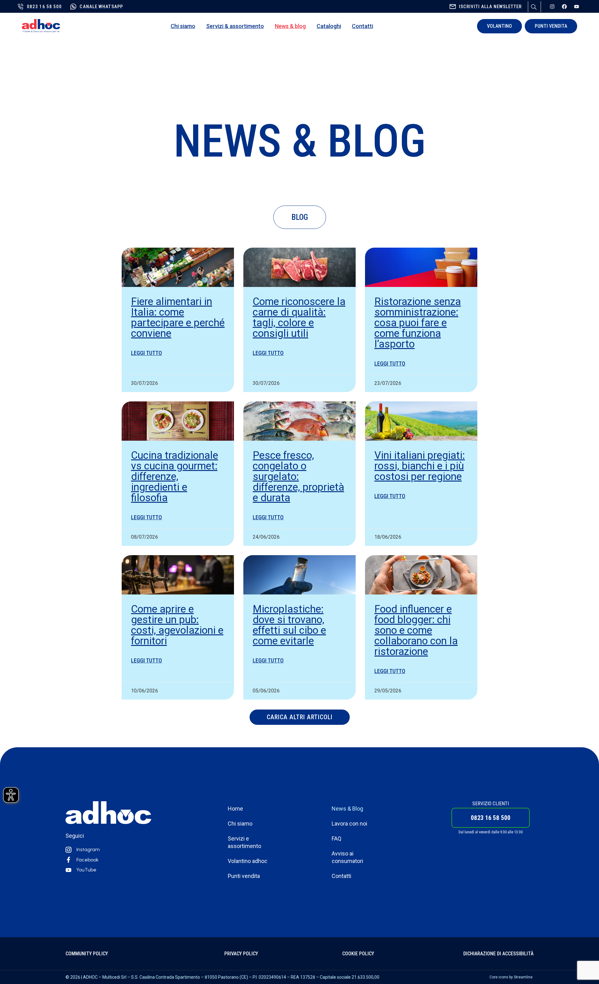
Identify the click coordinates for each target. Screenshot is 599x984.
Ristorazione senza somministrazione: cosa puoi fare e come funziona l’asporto (417, 322)
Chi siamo (183, 26)
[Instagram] (552, 7)
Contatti (362, 26)
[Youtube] (577, 7)
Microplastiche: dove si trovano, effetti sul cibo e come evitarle (289, 625)
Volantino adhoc (247, 861)
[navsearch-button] (533, 6)
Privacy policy (241, 954)
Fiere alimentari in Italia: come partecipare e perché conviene (178, 317)
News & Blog (347, 808)
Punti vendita (244, 876)
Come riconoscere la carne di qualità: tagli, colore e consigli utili (299, 317)
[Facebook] (564, 7)
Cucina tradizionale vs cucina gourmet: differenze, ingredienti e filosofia (174, 476)
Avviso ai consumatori (347, 857)
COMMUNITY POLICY (87, 954)
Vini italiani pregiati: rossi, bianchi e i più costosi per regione (419, 465)
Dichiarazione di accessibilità (498, 954)
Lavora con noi (349, 823)
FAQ (336, 838)
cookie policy (358, 954)
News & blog (290, 26)
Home (235, 808)
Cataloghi (329, 26)
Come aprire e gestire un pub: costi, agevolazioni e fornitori (177, 625)
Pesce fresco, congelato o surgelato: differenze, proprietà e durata (298, 476)
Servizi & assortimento (235, 26)
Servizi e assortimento (244, 842)
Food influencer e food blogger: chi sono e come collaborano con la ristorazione (416, 630)
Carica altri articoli (300, 717)
